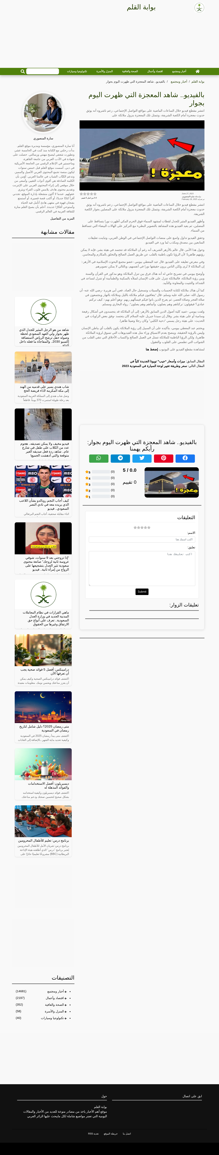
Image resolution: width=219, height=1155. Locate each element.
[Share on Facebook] (185, 458)
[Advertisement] (109, 41)
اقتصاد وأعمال (155, 71)
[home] (197, 71)
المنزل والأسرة (104, 71)
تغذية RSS (93, 1133)
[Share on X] (142, 458)
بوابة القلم (197, 81)
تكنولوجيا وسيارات (77, 71)
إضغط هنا (152, 349)
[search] (22, 71)
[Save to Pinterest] (163, 458)
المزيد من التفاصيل (62, 218)
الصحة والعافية (130, 71)
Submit (142, 591)
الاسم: (191, 532)
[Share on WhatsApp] (98, 458)
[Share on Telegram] (120, 458)
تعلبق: (191, 547)
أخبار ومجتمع (179, 71)
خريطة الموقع (111, 1133)
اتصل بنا (127, 1133)
